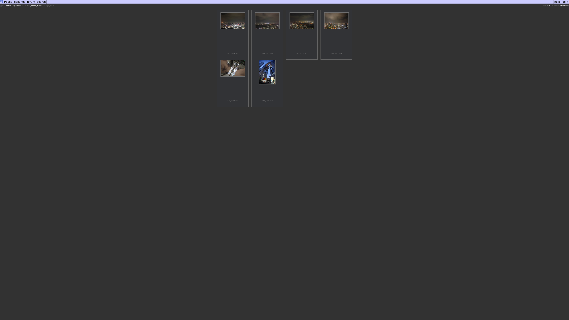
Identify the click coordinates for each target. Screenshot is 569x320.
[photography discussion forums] (31, 4)
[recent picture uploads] (19, 4)
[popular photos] (300, 4)
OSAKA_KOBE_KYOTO (33, 6)
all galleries (16, 6)
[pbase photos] (6, 4)
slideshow (564, 6)
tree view (546, 6)
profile (8, 6)
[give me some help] (557, 4)
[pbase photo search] (41, 4)
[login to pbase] (565, 4)
